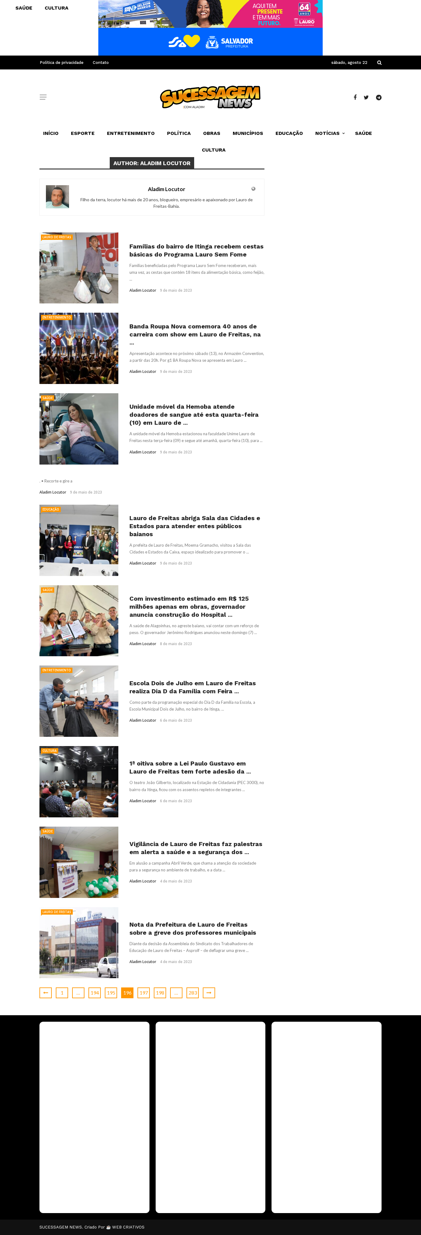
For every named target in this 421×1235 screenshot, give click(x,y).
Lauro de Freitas (57, 237)
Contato (101, 62)
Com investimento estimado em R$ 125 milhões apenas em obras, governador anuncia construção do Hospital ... (189, 606)
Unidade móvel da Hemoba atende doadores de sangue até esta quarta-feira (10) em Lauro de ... (194, 414)
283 (193, 992)
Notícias (327, 133)
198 (160, 992)
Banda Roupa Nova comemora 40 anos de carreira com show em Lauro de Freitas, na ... (195, 334)
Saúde (363, 133)
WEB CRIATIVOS (128, 1227)
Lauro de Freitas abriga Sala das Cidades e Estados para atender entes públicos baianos (194, 526)
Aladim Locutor (166, 189)
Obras (211, 133)
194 (95, 992)
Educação (289, 133)
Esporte (83, 133)
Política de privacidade (62, 62)
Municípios (248, 133)
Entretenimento (131, 133)
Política (179, 133)
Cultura (214, 150)
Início (51, 133)
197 (144, 992)
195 (111, 992)
